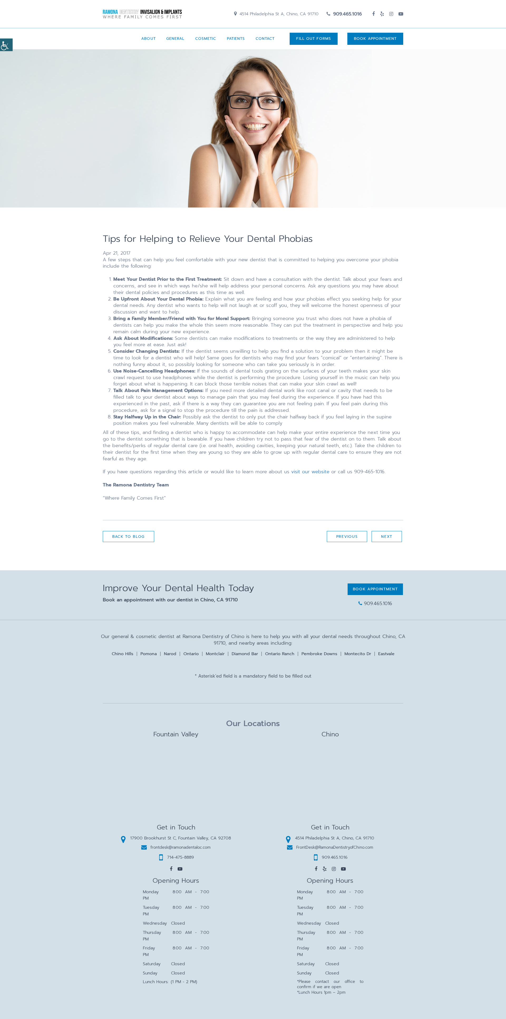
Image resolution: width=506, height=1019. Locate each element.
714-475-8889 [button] (180, 857)
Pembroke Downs (319, 654)
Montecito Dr (357, 654)
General (175, 38)
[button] (171, 869)
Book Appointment (375, 38)
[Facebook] (373, 14)
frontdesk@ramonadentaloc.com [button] (180, 847)
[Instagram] (391, 14)
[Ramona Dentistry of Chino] (142, 13)
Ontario (191, 654)
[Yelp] (382, 14)
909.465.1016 (347, 14)
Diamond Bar (245, 654)
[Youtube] (400, 14)
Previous (347, 536)
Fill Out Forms (313, 38)
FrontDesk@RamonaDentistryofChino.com (334, 847)
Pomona (148, 654)
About (148, 38)
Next (386, 536)
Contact (265, 38)
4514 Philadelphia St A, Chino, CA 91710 (278, 14)
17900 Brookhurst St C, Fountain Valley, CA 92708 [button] (180, 838)
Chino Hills (122, 654)
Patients (236, 38)
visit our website (310, 471)
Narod (170, 654)
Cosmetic (205, 38)
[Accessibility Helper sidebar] (6, 44)
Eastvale (386, 654)
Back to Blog (128, 536)
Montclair (215, 654)
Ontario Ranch (279, 654)
